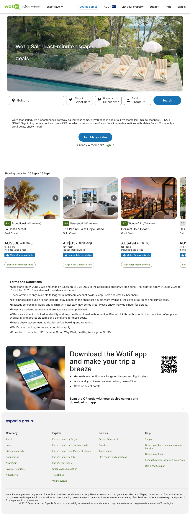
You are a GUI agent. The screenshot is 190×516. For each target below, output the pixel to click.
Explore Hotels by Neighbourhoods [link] (70, 445)
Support (154, 6)
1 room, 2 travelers (141, 102)
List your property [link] (15, 451)
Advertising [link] (12, 474)
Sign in (181, 6)
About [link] (9, 439)
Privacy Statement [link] (108, 439)
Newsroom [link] (11, 463)
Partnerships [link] (12, 457)
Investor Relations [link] (15, 468)
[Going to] (36, 100)
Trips (168, 6)
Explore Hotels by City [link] (63, 457)
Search (167, 100)
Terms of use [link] (105, 451)
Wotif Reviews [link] (59, 480)
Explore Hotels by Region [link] (65, 439)
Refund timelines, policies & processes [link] (165, 460)
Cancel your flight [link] (154, 454)
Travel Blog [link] (58, 474)
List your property (133, 6)
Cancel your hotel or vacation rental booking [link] (163, 446)
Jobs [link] (8, 445)
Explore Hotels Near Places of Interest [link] (71, 451)
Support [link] (149, 439)
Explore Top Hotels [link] (62, 463)
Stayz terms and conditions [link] (113, 457)
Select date (82, 102)
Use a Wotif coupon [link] (155, 466)
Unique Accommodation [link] (64, 468)
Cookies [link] (103, 445)
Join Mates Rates (95, 137)
